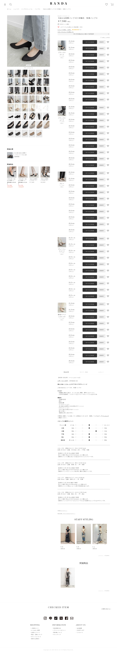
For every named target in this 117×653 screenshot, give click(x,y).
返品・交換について (36, 634)
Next (49, 41)
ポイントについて (36, 636)
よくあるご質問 (35, 630)
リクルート (80, 632)
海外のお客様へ (35, 638)
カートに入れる (90, 42)
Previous (8, 41)
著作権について (57, 632)
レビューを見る (65, 29)
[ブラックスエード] (28, 41)
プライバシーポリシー (59, 630)
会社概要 (79, 628)
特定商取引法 (57, 628)
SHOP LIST (80, 630)
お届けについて (35, 632)
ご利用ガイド (35, 628)
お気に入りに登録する (108, 42)
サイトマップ (57, 634)
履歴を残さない (107, 609)
